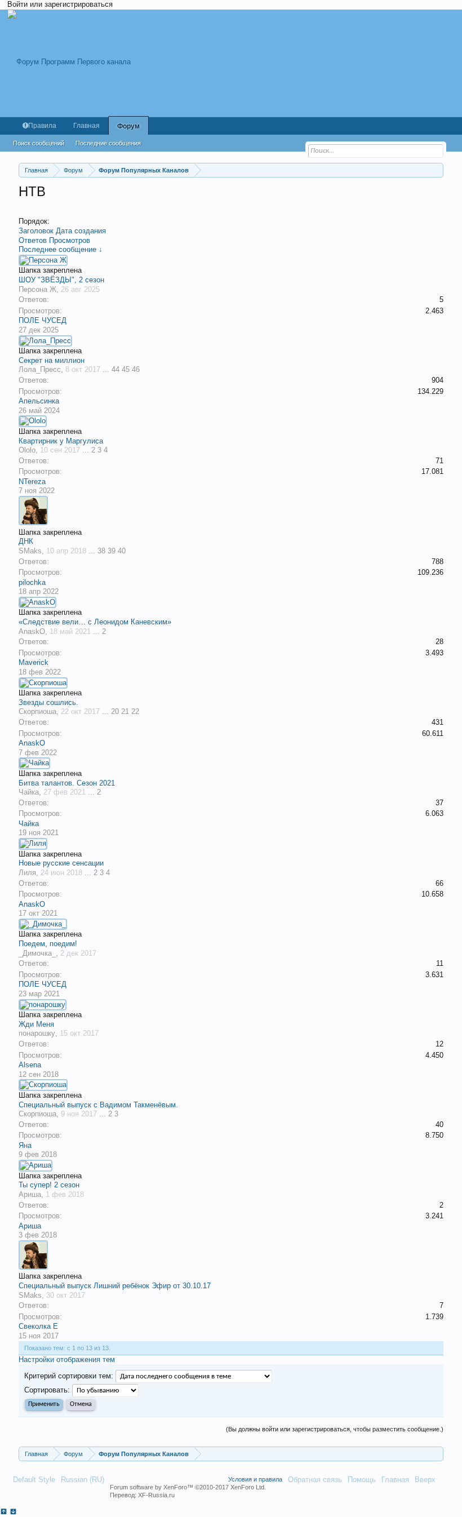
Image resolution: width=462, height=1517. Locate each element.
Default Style (34, 1479)
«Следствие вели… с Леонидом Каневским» (95, 622)
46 (136, 369)
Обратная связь (315, 1479)
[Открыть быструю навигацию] (436, 170)
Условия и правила (255, 1479)
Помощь (362, 1479)
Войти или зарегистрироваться (60, 4)
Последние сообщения (108, 143)
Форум (128, 126)
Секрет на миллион (52, 360)
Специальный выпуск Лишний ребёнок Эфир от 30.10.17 (115, 1285)
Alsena (30, 1065)
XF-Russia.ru (156, 1495)
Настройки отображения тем (67, 1359)
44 (115, 369)
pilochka (32, 582)
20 (115, 711)
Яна (25, 1145)
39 (111, 551)
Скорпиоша (37, 711)
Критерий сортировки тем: (68, 1376)
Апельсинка (39, 401)
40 (122, 551)
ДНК (26, 541)
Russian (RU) (82, 1479)
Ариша (30, 1194)
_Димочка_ (37, 953)
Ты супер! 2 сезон (49, 1185)
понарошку (37, 1033)
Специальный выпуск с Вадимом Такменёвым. (98, 1105)
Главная (86, 126)
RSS (445, 1479)
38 (101, 551)
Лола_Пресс (40, 369)
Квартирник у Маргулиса (61, 441)
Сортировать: (47, 1390)
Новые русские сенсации (61, 863)
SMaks (30, 551)
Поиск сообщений (38, 143)
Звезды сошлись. (48, 702)
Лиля (27, 872)
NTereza (32, 481)
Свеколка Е (38, 1326)
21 (125, 711)
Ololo (27, 450)
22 (135, 711)
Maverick (33, 662)
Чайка (29, 792)
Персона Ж (37, 289)
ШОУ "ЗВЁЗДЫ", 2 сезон (61, 280)
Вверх (425, 1479)
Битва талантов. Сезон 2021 (67, 783)
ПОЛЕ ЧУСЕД (42, 320)
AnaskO (32, 631)
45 (126, 369)
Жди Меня (36, 1024)
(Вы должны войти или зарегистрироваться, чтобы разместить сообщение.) (334, 1429)
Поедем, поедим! (48, 943)
